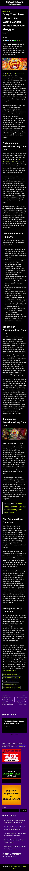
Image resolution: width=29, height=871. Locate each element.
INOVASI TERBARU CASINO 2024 (11, 677)
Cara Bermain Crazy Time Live (11, 674)
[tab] (11, 734)
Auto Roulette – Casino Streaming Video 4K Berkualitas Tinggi (7, 699)
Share (20, 41)
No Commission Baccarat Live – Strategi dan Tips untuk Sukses (21, 699)
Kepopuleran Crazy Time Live (10, 681)
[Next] (24, 725)
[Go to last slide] (4, 725)
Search (4, 807)
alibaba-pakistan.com (9, 670)
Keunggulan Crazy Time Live (10, 684)
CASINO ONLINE (6, 11)
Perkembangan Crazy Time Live (11, 687)
